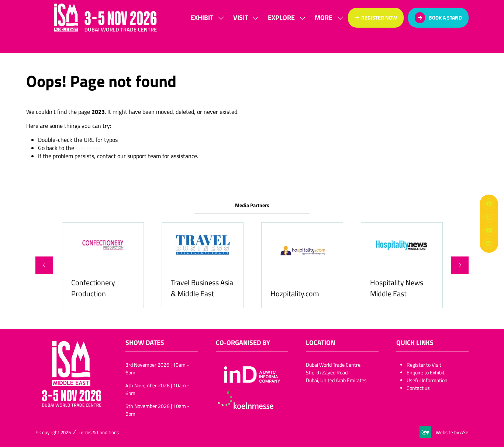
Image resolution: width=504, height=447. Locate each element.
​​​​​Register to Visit (424, 364)
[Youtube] (488, 230)
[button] (327, 17)
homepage (88, 148)
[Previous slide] (44, 265)
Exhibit (201, 17)
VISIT (240, 17)
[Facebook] (488, 203)
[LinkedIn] (488, 243)
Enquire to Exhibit (426, 372)
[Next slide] (460, 265)
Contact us (418, 387)
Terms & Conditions (99, 432)
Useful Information (427, 380)
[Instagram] (488, 217)
